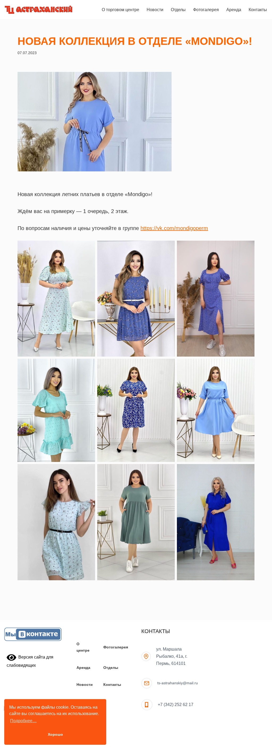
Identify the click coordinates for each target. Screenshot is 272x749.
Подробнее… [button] (23, 720)
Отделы (178, 9)
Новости (155, 9)
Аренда (233, 9)
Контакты (258, 9)
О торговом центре (120, 9)
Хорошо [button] (55, 734)
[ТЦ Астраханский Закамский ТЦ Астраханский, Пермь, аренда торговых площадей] (38, 10)
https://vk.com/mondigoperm (174, 228)
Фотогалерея (206, 9)
